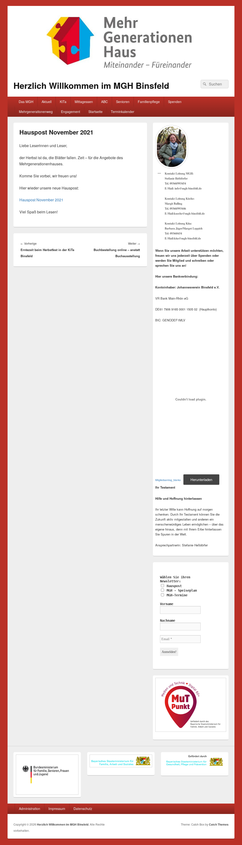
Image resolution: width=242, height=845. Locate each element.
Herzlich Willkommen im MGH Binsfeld (91, 85)
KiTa (63, 101)
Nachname (167, 620)
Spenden (175, 101)
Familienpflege (149, 101)
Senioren (123, 101)
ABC (104, 101)
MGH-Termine (176, 595)
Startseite (95, 111)
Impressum (56, 808)
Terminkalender (122, 111)
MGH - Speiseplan (181, 590)
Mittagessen (84, 101)
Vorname (166, 604)
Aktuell (47, 101)
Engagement (70, 111)
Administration (29, 808)
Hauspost (173, 586)
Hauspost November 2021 (41, 199)
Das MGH (26, 101)
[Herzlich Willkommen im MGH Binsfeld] (121, 72)
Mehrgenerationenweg (36, 111)
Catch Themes (219, 824)
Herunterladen (201, 479)
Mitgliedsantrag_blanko (168, 480)
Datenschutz (82, 808)
